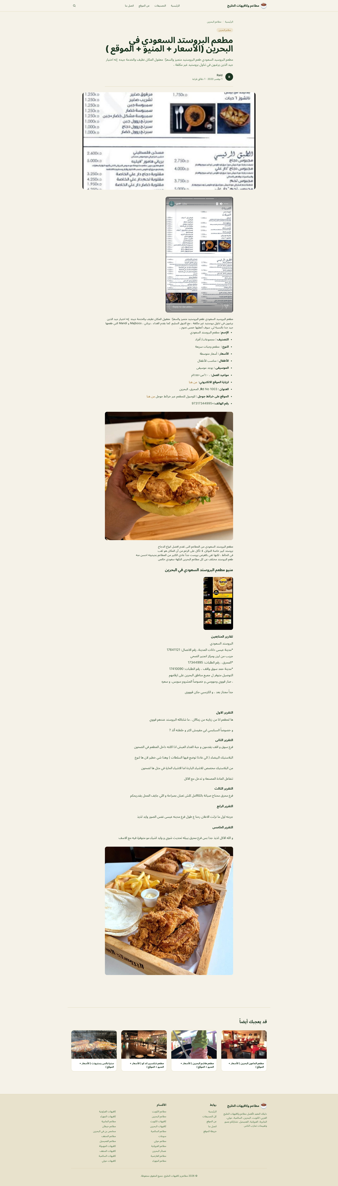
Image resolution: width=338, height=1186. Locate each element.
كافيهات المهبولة (107, 1145)
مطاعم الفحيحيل (108, 1140)
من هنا (193, 382)
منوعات (162, 1136)
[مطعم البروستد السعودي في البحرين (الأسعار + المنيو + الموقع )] (169, 255)
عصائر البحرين (159, 1150)
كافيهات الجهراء (108, 1116)
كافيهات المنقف (108, 1150)
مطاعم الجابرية (109, 1121)
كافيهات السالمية (107, 1155)
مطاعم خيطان (109, 1126)
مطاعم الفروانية (158, 1145)
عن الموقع (144, 5)
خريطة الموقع (210, 1131)
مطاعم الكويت (159, 1111)
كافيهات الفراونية (107, 1111)
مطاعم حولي (160, 1140)
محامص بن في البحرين (104, 1131)
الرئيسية (175, 5)
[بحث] (74, 5)
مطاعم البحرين (214, 21)
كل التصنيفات (209, 1116)
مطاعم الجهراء (159, 1160)
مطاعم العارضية (158, 1155)
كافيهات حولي (109, 1160)
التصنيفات (160, 5)
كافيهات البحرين (158, 1126)
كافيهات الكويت (158, 1121)
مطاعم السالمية (158, 1131)
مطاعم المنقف (108, 1136)
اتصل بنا (129, 5)
